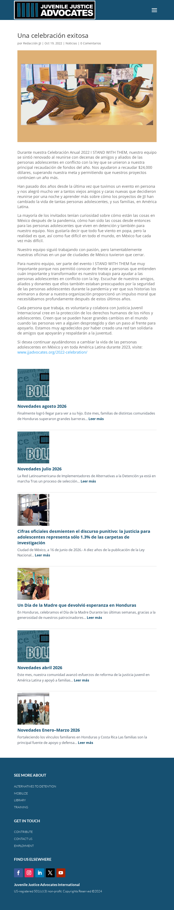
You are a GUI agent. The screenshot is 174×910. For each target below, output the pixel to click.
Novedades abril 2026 (39, 667)
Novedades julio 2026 (39, 469)
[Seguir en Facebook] (18, 872)
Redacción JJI (32, 43)
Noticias (71, 43)
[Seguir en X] (50, 872)
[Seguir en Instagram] (29, 872)
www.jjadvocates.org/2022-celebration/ (52, 352)
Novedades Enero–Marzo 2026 (48, 730)
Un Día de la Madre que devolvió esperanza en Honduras (76, 605)
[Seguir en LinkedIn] (39, 872)
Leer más (96, 418)
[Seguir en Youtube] (60, 872)
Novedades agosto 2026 (41, 406)
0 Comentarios (90, 43)
